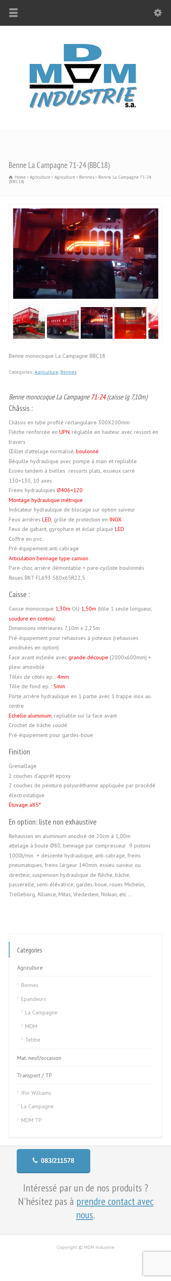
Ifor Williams (36, 1092)
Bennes (68, 372)
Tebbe (33, 1039)
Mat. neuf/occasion (39, 1057)
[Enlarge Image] (85, 209)
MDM (31, 1026)
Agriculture (46, 372)
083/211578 (57, 1160)
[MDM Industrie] (85, 113)
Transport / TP (34, 1075)
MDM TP (31, 1120)
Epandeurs (33, 998)
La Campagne (41, 1012)
